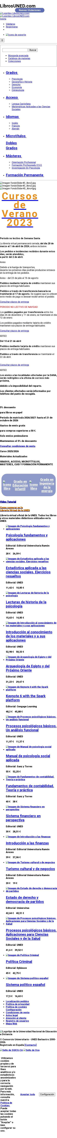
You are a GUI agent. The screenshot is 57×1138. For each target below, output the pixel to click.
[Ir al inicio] (14, 14)
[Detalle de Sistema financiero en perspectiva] (31, 809)
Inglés (15, 123)
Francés (16, 126)
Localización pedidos (17, 1001)
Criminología (18, 90)
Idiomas (12, 117)
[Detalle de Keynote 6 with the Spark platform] (31, 689)
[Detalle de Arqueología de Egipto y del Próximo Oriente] (31, 659)
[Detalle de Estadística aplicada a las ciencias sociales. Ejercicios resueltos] (31, 561)
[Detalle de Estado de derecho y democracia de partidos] (31, 891)
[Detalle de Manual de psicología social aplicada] (31, 749)
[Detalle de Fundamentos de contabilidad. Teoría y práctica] (31, 779)
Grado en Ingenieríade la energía (47, 485)
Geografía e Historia (22, 81)
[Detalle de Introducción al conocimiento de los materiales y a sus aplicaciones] (31, 625)
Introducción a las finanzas (27, 843)
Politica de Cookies (6, 1104)
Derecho (16, 84)
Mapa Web (11, 1023)
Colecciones (14, 61)
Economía (17, 87)
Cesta (3, 18)
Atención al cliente (16, 1018)
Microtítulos (16, 136)
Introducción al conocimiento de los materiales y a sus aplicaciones (29, 636)
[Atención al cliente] (16, 34)
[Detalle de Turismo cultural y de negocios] (30, 862)
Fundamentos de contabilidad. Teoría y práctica (30, 788)
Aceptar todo (27, 1094)
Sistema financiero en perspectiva (23, 818)
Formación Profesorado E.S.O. (27, 165)
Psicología (17, 79)
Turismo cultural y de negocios (30, 869)
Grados (11, 73)
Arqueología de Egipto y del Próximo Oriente (28, 668)
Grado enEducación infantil (20, 485)
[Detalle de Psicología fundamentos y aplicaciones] (31, 529)
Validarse (10, 24)
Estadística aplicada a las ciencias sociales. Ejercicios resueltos (28, 572)
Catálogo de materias (19, 58)
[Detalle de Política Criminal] (22, 955)
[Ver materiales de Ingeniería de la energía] (33, 485)
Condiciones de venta (17, 1012)
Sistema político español (25, 985)
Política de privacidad (17, 1004)
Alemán (15, 128)
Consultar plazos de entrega (14, 301)
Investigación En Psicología (26, 168)
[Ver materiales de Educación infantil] (7, 485)
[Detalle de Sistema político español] (27, 978)
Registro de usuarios (17, 1021)
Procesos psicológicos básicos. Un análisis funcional (31, 728)
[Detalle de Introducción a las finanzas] (28, 836)
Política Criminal (19, 962)
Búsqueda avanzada (18, 55)
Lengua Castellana (21, 103)
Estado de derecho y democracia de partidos (25, 899)
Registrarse (12, 26)
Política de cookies (16, 1007)
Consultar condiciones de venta (17, 446)
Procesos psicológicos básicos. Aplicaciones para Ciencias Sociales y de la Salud (31, 934)
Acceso (12, 97)
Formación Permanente (24, 175)
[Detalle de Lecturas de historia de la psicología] (31, 595)
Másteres (13, 156)
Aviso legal (12, 1015)
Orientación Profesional (24, 162)
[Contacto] (31, 1045)
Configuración (12, 1010)
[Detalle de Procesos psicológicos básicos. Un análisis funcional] (31, 719)
